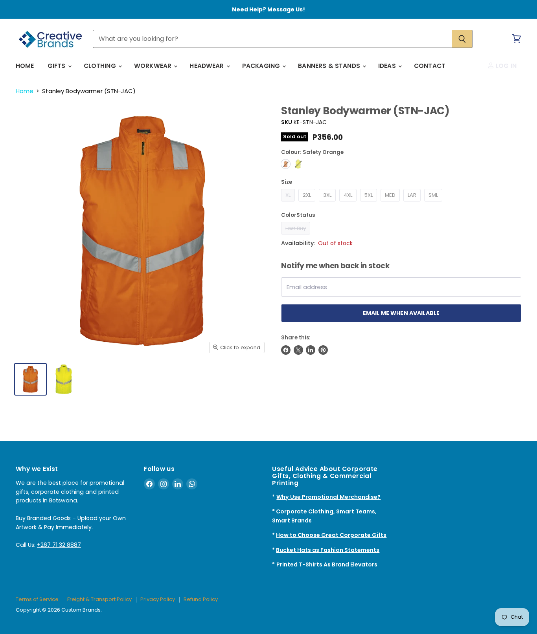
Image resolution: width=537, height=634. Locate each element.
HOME (25, 66)
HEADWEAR (207, 66)
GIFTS (57, 66)
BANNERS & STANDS (330, 66)
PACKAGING (262, 66)
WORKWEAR (153, 66)
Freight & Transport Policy (99, 599)
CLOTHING (101, 66)
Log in (505, 66)
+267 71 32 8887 (59, 545)
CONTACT (429, 66)
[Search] (462, 39)
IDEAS (387, 66)
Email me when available (401, 313)
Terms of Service (37, 599)
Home (24, 91)
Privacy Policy (157, 599)
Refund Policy (201, 599)
